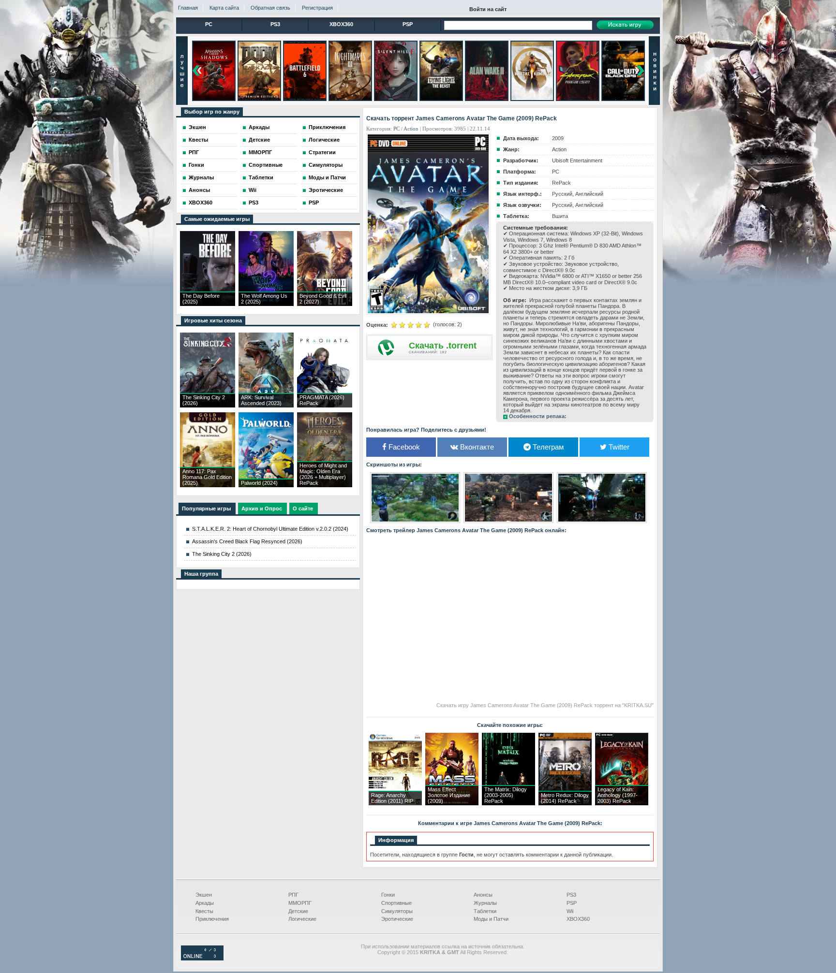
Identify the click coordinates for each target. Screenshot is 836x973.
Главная (188, 8)
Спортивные (266, 165)
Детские (259, 140)
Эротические (326, 190)
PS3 (275, 24)
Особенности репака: (538, 416)
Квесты (198, 140)
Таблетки (261, 177)
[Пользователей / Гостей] (202, 958)
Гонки (196, 165)
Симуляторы (326, 165)
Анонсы (199, 190)
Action (410, 128)
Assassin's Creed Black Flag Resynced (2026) (247, 541)
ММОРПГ (260, 152)
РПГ (194, 152)
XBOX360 (341, 24)
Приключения (327, 127)
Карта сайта (224, 8)
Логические (324, 140)
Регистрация (317, 8)
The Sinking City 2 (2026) (222, 554)
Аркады (259, 127)
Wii (252, 190)
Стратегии (322, 152)
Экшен (197, 127)
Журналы (201, 177)
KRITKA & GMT (439, 952)
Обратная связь (270, 8)
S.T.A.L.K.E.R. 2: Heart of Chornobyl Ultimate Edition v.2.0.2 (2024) (270, 529)
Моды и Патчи (327, 177)
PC (208, 24)
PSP (408, 24)
